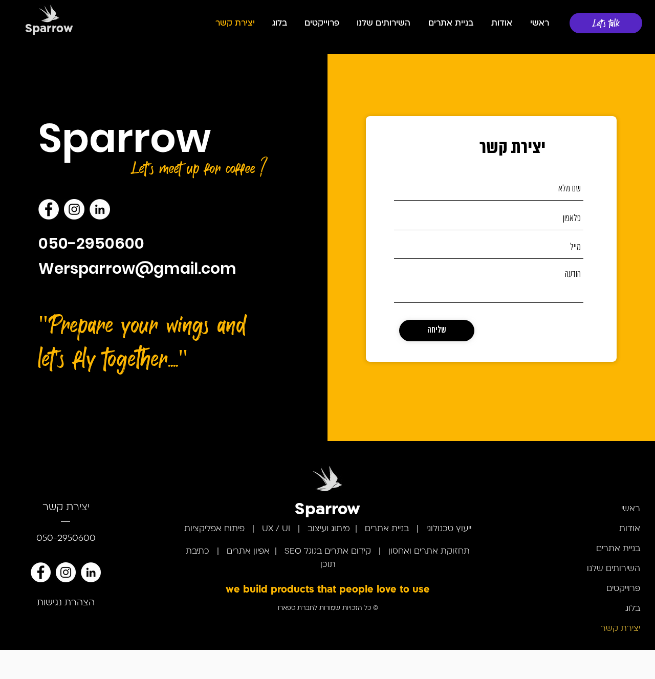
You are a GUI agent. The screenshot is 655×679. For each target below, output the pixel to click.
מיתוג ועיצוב (327, 529)
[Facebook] (48, 209)
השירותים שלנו (613, 569)
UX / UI (276, 529)
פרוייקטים (623, 589)
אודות (629, 529)
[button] (382, 23)
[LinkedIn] (100, 209)
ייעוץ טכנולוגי (448, 529)
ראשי (630, 509)
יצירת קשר (620, 629)
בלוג (632, 609)
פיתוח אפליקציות (214, 529)
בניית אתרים (387, 529)
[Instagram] (74, 209)
